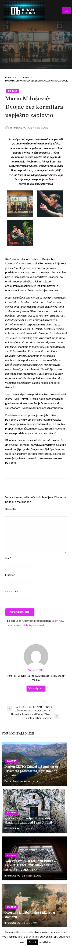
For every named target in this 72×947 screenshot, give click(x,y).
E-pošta (10, 574)
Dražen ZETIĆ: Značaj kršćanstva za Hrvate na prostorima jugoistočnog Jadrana (31, 771)
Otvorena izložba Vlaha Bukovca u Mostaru (29, 915)
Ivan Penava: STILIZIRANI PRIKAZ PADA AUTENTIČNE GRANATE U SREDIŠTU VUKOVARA (30, 865)
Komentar (10, 508)
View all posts (36, 688)
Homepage (10, 77)
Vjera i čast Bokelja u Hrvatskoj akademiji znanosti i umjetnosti (28, 820)
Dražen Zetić (11, 781)
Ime (8, 558)
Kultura (25, 77)
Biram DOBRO (18, 127)
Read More (45, 942)
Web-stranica (12, 591)
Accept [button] (32, 942)
